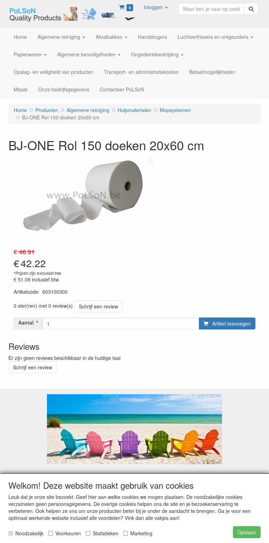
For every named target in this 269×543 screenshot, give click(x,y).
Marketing (141, 533)
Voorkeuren (68, 533)
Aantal (26, 322)
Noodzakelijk (29, 533)
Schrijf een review (98, 306)
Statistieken (105, 533)
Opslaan (246, 532)
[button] (155, 7)
